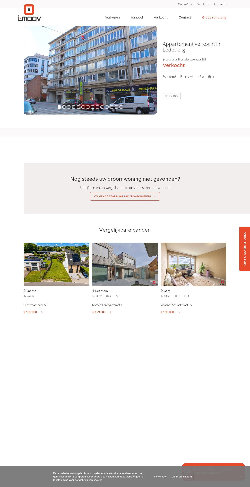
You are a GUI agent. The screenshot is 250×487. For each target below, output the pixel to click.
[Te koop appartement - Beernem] (125, 264)
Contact (185, 17)
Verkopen (112, 17)
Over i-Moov (185, 4)
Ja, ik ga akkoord (182, 476)
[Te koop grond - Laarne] (56, 264)
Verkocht (161, 17)
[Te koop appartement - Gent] (193, 264)
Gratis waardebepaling (245, 249)
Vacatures (203, 4)
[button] (27, 70)
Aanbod (137, 17)
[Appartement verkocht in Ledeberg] (90, 70)
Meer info (43, 312)
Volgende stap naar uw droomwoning (122, 196)
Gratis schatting (214, 17)
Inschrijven (220, 4)
